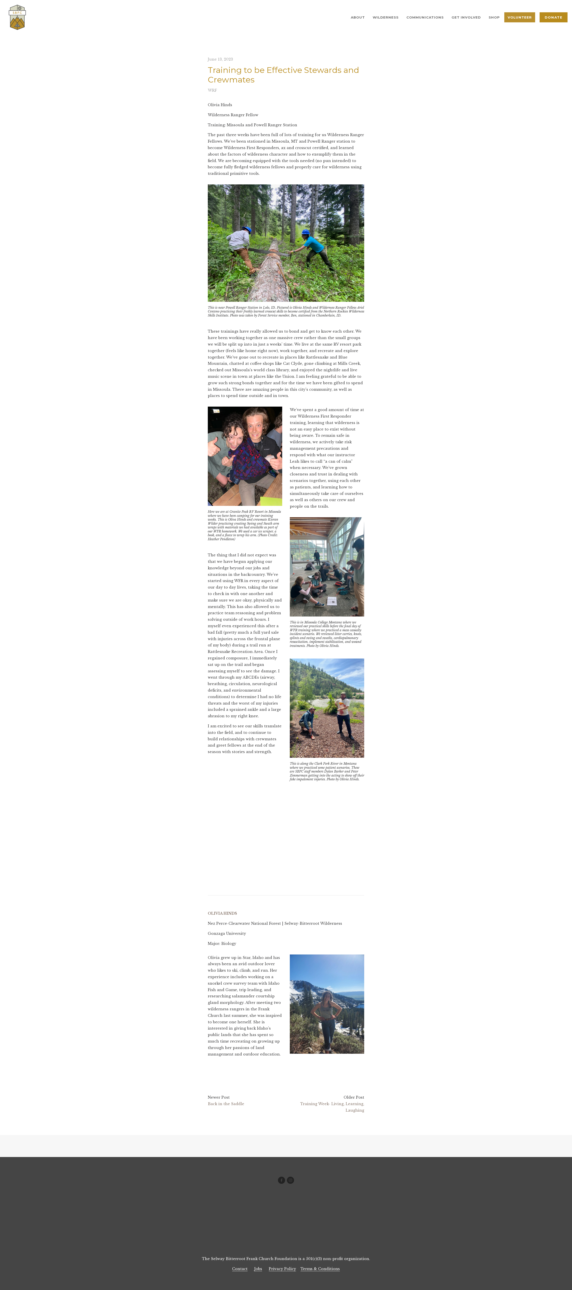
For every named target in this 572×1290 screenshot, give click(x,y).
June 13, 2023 (220, 59)
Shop (494, 17)
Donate (554, 17)
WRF (212, 90)
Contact (240, 1269)
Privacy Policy (282, 1269)
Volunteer (520, 17)
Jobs (258, 1269)
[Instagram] (290, 1180)
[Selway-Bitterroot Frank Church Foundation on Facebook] (281, 1180)
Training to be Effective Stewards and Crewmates (283, 74)
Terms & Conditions (320, 1269)
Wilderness (386, 17)
